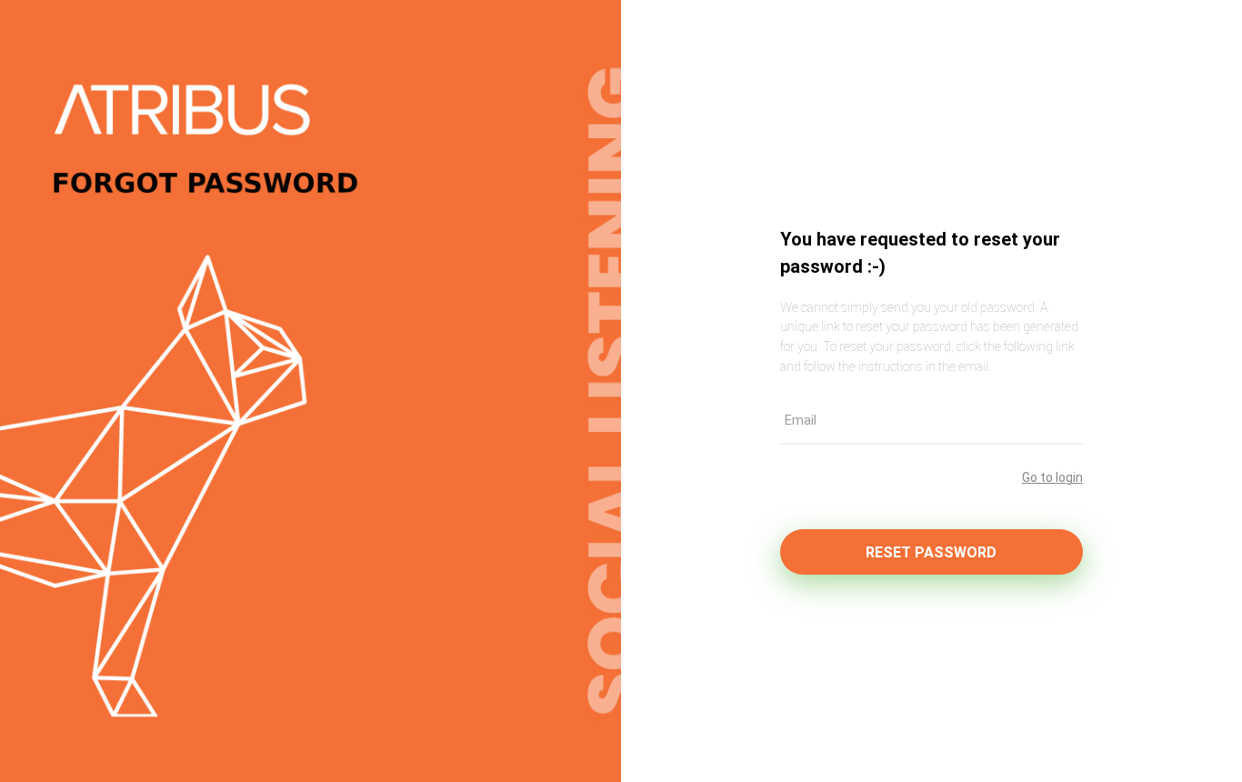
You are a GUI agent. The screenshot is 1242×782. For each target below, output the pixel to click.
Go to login (1052, 477)
